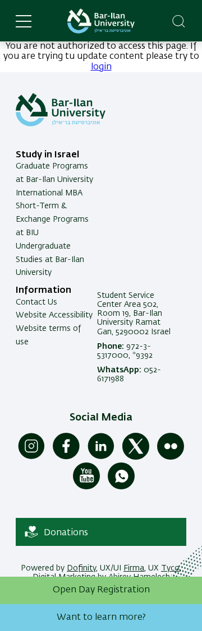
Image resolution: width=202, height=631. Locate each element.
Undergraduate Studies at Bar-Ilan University (50, 259)
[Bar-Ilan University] (101, 21)
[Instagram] (31, 457)
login (101, 67)
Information (43, 290)
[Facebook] (66, 457)
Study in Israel (47, 155)
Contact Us (36, 302)
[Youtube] (86, 487)
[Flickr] (170, 457)
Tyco (170, 568)
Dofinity (81, 568)
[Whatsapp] (121, 487)
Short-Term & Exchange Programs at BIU (52, 219)
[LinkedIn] (101, 457)
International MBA (49, 193)
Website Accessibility (54, 315)
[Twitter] (135, 457)
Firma (133, 568)
